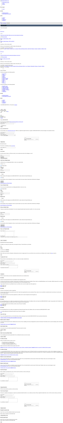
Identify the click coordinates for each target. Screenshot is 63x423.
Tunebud (15, 104)
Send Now (4, 240)
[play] (1, 111)
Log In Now (13, 145)
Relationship (32, 66)
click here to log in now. (11, 130)
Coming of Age (12, 48)
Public (3, 174)
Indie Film (29, 48)
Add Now (2, 167)
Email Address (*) (3, 122)
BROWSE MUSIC (5, 95)
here (52, 253)
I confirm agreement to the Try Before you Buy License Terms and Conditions (14, 303)
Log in (3, 3)
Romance (36, 66)
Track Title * (2, 260)
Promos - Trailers (5, 79)
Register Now (3, 141)
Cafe (5, 66)
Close (1, 240)
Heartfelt (14, 66)
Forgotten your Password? (19, 121)
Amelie (5, 48)
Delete (5, 329)
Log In (3, 9)
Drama (3, 76)
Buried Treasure (2, 31)
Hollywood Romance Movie (22, 48)
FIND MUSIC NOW (5, 2)
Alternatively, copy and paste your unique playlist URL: (9, 236)
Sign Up (3, 4)
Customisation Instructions (4, 267)
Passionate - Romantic (5, 89)
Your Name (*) (2, 132)
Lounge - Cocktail (5, 78)
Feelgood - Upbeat (5, 88)
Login (1, 126)
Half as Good (2, 51)
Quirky (3, 80)
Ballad (3, 74)
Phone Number (2, 263)
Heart (12, 66)
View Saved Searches (4, 158)
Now (1, 190)
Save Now (2, 157)
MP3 (1, 285)
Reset (1, 149)
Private (3, 177)
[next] (7, 111)
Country (1, 135)
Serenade (36, 48)
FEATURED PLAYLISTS (6, 13)
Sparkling (39, 48)
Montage (32, 48)
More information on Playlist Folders (6, 183)
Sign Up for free (12, 121)
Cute (9, 66)
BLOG (3, 18)
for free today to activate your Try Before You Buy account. (11, 347)
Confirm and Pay (3, 415)
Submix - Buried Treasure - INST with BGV (7, 41)
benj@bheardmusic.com (4, 359)
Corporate (16, 48)
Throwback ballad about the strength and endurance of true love (10, 55)
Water (45, 48)
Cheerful (8, 48)
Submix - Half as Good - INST (5, 58)
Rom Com (4, 82)
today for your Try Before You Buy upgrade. (9, 354)
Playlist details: (2, 212)
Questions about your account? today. (8, 324)
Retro (3, 81)
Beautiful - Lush (4, 86)
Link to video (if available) (4, 264)
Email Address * (3, 230)
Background (4, 73)
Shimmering (4, 91)
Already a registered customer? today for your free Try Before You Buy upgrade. (36, 347)
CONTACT (4, 19)
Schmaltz (3, 90)
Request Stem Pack (4, 387)
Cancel (2, 329)
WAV (1, 286)
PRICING (4, 20)
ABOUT (3, 17)
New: (2, 168)
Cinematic (4, 75)
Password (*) (2, 123)
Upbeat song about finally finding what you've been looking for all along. (11, 35)
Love (26, 66)
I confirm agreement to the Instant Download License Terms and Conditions (13, 311)
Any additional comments (4, 380)
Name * (1, 261)
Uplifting (42, 48)
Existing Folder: (4, 165)
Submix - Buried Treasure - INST (5, 38)
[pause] (4, 111)
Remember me (4, 125)
